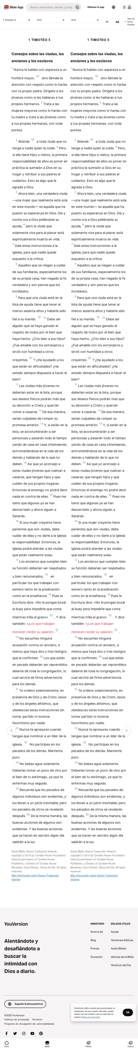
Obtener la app (95, 7)
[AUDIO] (107, 22)
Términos (37, 1019)
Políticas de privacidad (16, 1019)
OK (128, 1012)
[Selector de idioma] (113, 7)
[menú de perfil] (127, 7)
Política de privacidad (90, 1017)
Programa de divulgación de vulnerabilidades (29, 1023)
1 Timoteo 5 (9, 20)
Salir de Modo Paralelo (131, 21)
